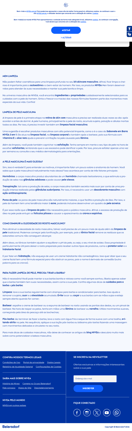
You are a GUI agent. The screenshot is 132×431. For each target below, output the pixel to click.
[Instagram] (87, 412)
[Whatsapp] (116, 412)
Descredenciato (44, 388)
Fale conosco (9, 388)
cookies (95, 20)
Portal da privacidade (33, 362)
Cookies (95, 13)
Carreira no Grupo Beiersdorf (37, 383)
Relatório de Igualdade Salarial (18, 366)
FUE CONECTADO (84, 403)
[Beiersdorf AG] (11, 427)
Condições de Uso (11, 362)
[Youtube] (106, 412)
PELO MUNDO (14, 400)
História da (11, 383)
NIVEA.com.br (31, 11)
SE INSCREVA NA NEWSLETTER (90, 357)
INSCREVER (88, 388)
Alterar (66, 37)
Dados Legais (53, 362)
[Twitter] (97, 412)
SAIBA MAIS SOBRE (17, 378)
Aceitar (66, 30)
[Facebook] (77, 412)
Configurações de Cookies (48, 366)
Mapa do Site (24, 388)
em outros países (14, 405)
